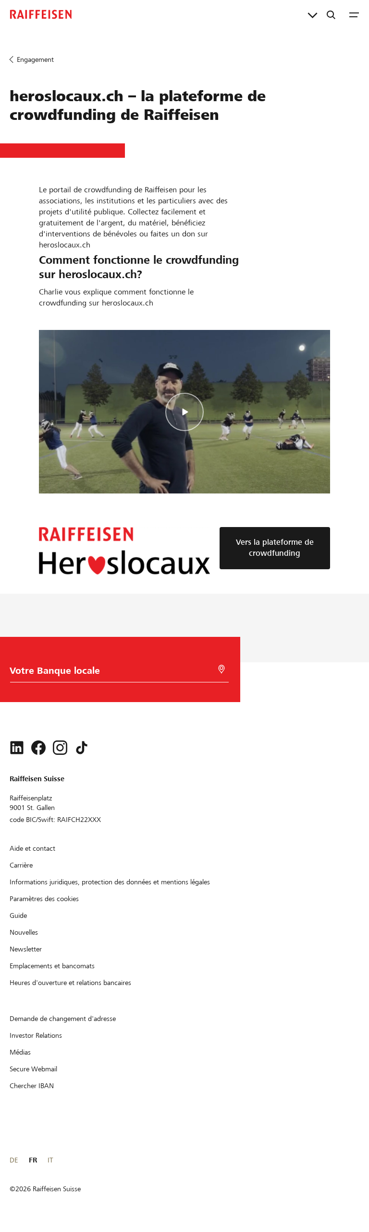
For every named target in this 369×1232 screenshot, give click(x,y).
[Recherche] (331, 14)
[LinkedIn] (17, 747)
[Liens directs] (312, 14)
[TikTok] (81, 747)
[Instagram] (60, 747)
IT (50, 1160)
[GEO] (221, 669)
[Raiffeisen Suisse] (40, 14)
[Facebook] (38, 747)
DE (14, 1160)
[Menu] (354, 14)
